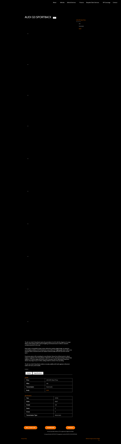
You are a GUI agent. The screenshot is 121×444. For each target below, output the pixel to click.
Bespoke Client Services (92, 2)
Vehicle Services (71, 2)
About (54, 2)
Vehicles (62, 2)
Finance (81, 2)
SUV (47, 390)
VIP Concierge (106, 2)
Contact (115, 2)
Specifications (38, 373)
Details (29, 373)
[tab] (28, 373)
